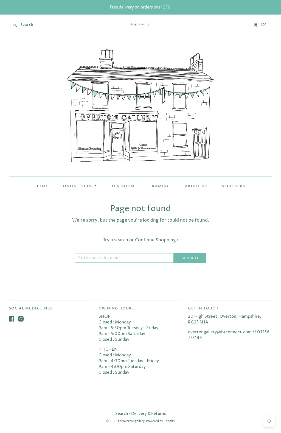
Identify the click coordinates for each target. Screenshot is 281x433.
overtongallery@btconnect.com (220, 332)
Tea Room (123, 186)
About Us (196, 186)
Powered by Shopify (160, 421)
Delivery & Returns (148, 413)
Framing (160, 186)
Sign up (145, 24)
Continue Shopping (156, 240)
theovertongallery (131, 421)
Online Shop (78, 186)
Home (41, 186)
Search (121, 413)
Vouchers (233, 186)
